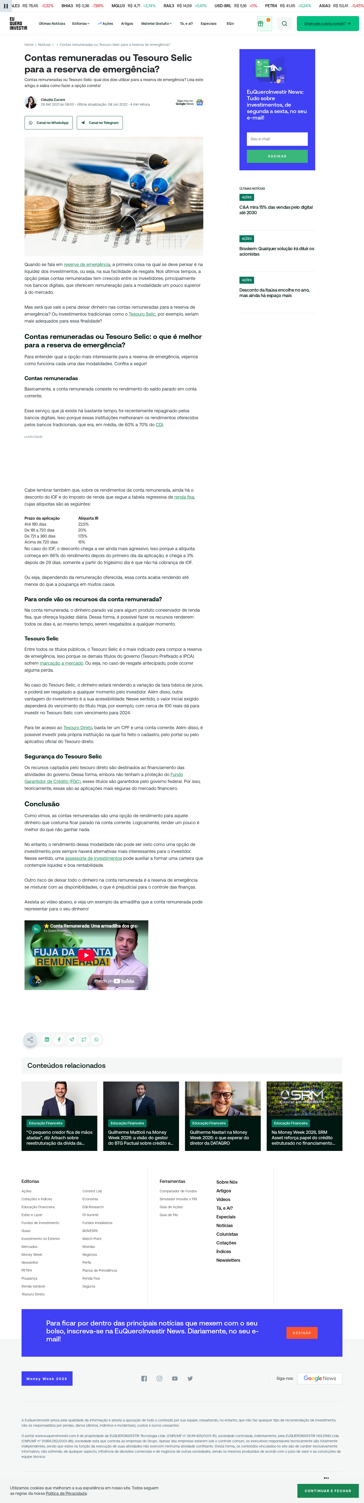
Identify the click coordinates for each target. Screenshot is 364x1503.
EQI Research (93, 1207)
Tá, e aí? (186, 24)
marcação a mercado (61, 663)
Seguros (88, 1286)
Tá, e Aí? (224, 1208)
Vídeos (223, 1199)
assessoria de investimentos (93, 858)
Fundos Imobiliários (97, 1223)
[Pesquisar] (284, 23)
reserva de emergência (87, 264)
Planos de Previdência (99, 1270)
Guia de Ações (171, 1207)
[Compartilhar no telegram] (72, 1040)
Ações (26, 1191)
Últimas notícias (252, 188)
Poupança (29, 1278)
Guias (26, 1231)
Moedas (88, 1247)
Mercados (29, 1247)
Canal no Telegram (104, 123)
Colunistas (227, 1234)
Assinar (277, 156)
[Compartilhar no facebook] (59, 1040)
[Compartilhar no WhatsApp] (96, 1040)
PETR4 (27, 1270)
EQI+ (230, 24)
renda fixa (184, 497)
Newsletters (228, 1260)
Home (29, 45)
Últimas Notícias (52, 24)
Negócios (89, 1255)
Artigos (127, 24)
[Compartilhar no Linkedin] (47, 1040)
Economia (90, 1199)
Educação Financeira (38, 1207)
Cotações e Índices (37, 1199)
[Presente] (264, 23)
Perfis (86, 1262)
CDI (159, 424)
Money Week (32, 1255)
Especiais (208, 24)
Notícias (44, 45)
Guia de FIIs (169, 1215)
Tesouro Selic (142, 314)
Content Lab (92, 1191)
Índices (223, 1251)
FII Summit (90, 1215)
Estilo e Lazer (32, 1215)
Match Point (92, 1239)
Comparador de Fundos (178, 1191)
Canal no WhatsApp (53, 123)
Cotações (226, 1242)
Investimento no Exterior (41, 1239)
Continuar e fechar (328, 1491)
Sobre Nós (226, 1182)
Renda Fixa (91, 1278)
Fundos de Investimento (40, 1223)
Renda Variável (33, 1286)
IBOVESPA (90, 1231)
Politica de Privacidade (66, 1493)
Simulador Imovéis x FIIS (178, 1199)
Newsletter (30, 1262)
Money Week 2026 (47, 1379)
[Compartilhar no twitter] (84, 1040)
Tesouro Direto (77, 727)
